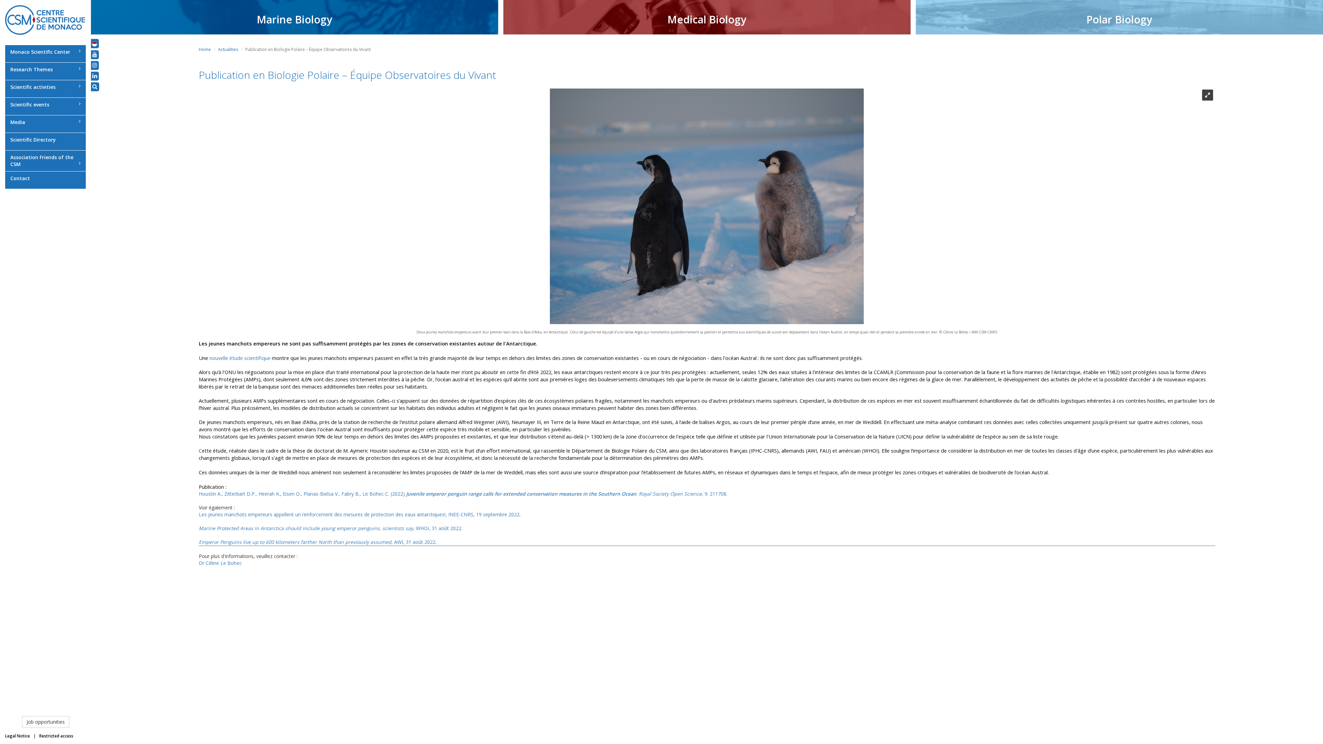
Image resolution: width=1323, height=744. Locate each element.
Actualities (228, 49)
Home (205, 49)
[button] (94, 43)
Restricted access (56, 736)
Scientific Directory (33, 139)
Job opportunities (46, 722)
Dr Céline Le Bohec (220, 563)
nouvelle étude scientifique (239, 357)
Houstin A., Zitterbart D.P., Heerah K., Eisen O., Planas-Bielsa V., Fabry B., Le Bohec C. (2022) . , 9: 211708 (462, 493)
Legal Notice (17, 736)
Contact (20, 178)
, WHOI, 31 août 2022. (330, 528)
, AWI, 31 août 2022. (318, 542)
